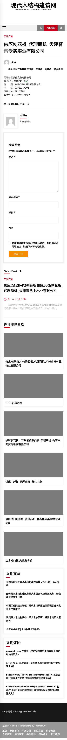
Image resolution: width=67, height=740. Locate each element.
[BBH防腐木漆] (33, 386)
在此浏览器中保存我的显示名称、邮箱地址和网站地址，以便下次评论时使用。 (35, 245)
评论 (12, 156)
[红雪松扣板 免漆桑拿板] (33, 544)
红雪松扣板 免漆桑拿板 (19, 560)
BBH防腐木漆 (14, 402)
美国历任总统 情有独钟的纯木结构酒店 (30, 678)
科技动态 (50, 730)
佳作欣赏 (19, 734)
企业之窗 (38, 730)
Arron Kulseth (13, 662)
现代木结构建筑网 (33, 5)
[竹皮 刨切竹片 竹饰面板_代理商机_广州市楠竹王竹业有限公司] (33, 345)
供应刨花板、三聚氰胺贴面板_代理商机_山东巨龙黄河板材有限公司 (33, 442)
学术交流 (26, 730)
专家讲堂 (7, 734)
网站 (11, 227)
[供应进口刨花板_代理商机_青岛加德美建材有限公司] (33, 502)
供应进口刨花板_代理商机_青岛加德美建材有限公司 (33, 521)
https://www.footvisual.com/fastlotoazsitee (30, 674)
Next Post (10, 271)
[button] (40, 28)
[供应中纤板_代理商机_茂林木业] (33, 465)
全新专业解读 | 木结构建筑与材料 (23, 629)
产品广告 (8, 36)
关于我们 (55, 734)
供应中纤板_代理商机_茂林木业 (24, 481)
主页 (4, 730)
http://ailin (25, 121)
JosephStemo (13, 650)
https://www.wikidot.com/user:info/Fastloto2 (31, 686)
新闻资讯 (14, 730)
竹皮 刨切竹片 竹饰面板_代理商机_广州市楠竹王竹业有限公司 (33, 363)
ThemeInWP (40, 725)
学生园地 (31, 734)
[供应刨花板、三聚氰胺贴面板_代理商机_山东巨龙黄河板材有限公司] (33, 423)
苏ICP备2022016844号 (25, 711)
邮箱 (12, 212)
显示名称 (14, 197)
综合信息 (43, 734)
